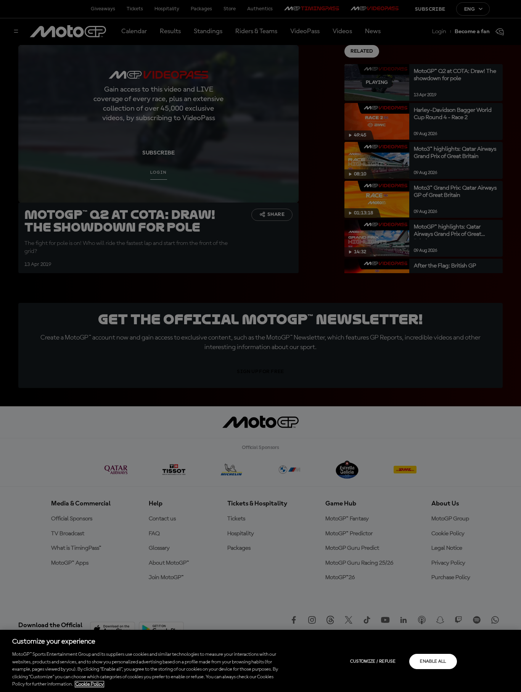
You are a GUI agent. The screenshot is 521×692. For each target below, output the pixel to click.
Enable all (433, 661)
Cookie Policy (89, 684)
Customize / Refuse (373, 661)
